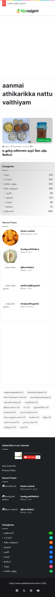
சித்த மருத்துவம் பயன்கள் (14, 417)
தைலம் (9, 202)
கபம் (27, 407)
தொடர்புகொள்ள (9, 466)
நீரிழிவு (47, 417)
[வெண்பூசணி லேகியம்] (10, 256)
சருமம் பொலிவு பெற (28, 412)
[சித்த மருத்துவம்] (27, 10)
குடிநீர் (8, 193)
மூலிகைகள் (9, 211)
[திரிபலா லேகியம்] (10, 274)
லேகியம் (9, 206)
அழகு (6, 175)
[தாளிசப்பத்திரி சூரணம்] (10, 292)
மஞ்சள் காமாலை (11, 422)
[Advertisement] (27, 45)
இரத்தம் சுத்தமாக (12, 407)
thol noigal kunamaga (40, 397)
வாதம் (23, 427)
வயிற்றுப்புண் (10, 427)
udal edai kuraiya (12, 402)
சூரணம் (9, 197)
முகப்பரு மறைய (30, 422)
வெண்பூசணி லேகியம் (30, 249)
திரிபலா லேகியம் (27, 267)
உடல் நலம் (8, 179)
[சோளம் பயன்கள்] (10, 237)
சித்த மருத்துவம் (11, 188)
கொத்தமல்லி (10, 412)
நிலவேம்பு (34, 417)
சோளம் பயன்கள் (28, 231)
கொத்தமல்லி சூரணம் (30, 303)
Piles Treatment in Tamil (15, 397)
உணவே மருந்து (10, 184)
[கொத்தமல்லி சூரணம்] (10, 310)
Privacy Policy (9, 470)
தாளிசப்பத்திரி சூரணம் (16, 3)
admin (7, 146)
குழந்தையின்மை (41, 407)
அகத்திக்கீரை (31, 402)
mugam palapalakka (13, 392)
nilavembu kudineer (36, 392)
